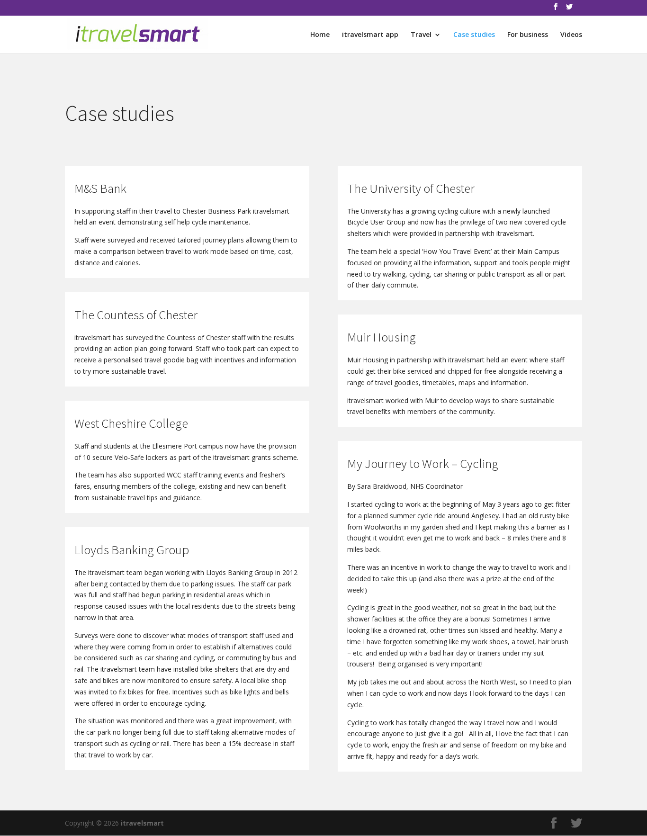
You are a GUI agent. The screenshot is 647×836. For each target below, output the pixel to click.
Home (320, 35)
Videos (571, 35)
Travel (421, 35)
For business (527, 35)
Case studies (474, 35)
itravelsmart (142, 822)
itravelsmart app (370, 35)
